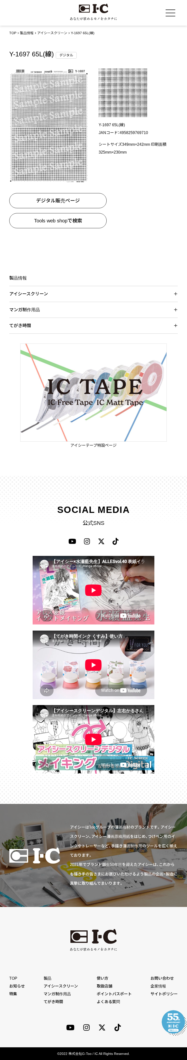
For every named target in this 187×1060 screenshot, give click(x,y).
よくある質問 (108, 1002)
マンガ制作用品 (57, 994)
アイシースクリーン (52, 33)
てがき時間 (53, 1002)
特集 (13, 994)
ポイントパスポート (114, 994)
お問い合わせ (162, 978)
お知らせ (17, 986)
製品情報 (27, 33)
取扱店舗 (104, 986)
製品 (47, 978)
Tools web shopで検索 (58, 220)
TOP (12, 33)
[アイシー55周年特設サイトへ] (173, 1022)
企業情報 (158, 986)
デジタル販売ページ (58, 200)
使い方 (102, 978)
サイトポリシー (164, 994)
